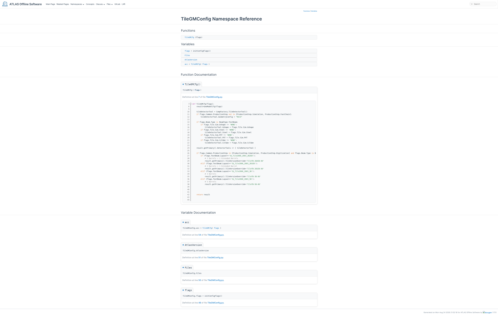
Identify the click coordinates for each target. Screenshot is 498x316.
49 (199, 302)
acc (186, 64)
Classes (99, 4)
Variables (314, 11)
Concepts (90, 4)
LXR (123, 4)
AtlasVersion (191, 60)
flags (187, 51)
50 (199, 280)
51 (199, 257)
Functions (306, 11)
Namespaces (76, 4)
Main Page (50, 4)
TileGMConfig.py (214, 97)
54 (199, 235)
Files (109, 4)
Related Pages (63, 4)
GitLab (117, 4)
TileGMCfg (189, 37)
